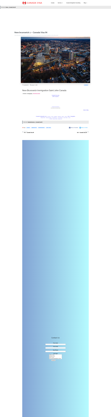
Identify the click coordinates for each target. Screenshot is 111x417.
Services (52, 116)
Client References (54, 117)
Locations (86, 85)
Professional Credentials (48, 117)
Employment (59, 116)
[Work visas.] (55, 357)
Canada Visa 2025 (55, 95)
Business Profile (43, 117)
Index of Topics (65, 117)
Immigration (55, 116)
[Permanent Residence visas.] (55, 358)
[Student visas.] (55, 356)
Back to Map (86, 110)
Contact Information (60, 117)
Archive (66, 116)
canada (28, 127)
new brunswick (41, 127)
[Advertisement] (55, 18)
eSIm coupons (55, 96)
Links (69, 116)
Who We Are (48, 116)
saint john (48, 127)
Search (69, 117)
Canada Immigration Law (41, 116)
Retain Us (63, 116)
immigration (34, 127)
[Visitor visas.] (55, 355)
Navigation (73, 116)
